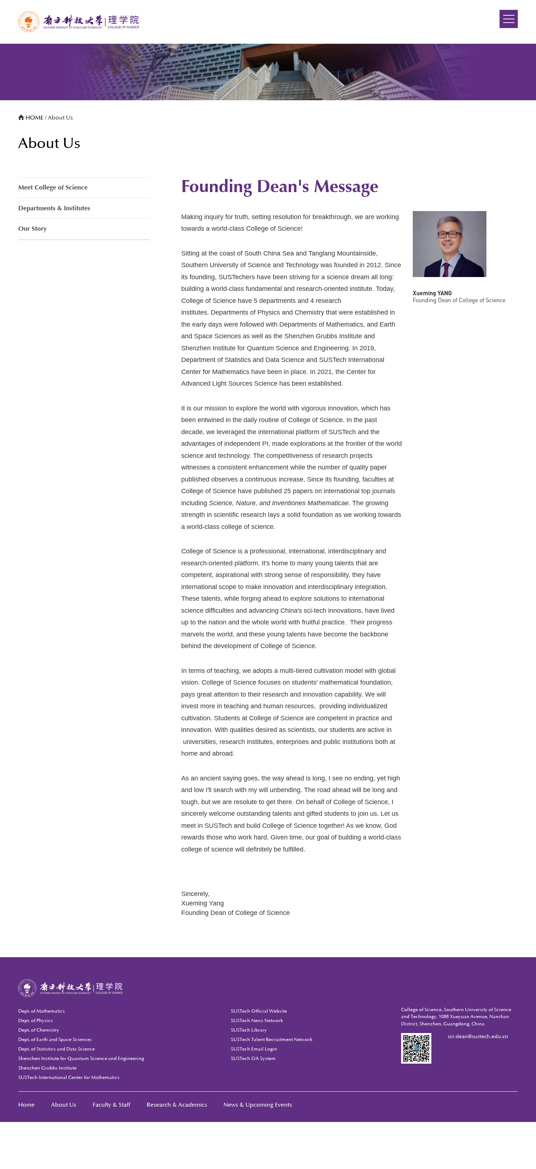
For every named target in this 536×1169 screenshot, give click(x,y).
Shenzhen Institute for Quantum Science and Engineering (81, 1058)
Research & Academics (177, 1105)
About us (63, 1105)
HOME (35, 117)
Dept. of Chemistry (38, 1030)
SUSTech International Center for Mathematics (69, 1077)
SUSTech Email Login (254, 1049)
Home (26, 1105)
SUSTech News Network (257, 1021)
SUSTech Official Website (259, 1011)
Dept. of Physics (35, 1021)
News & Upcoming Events (258, 1105)
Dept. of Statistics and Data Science (56, 1049)
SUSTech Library (249, 1030)
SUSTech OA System (253, 1058)
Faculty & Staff (111, 1105)
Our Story (32, 229)
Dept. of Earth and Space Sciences (55, 1040)
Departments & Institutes (54, 208)
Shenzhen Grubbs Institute (47, 1068)
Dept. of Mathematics (41, 1011)
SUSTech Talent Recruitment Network (271, 1040)
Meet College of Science (53, 187)
